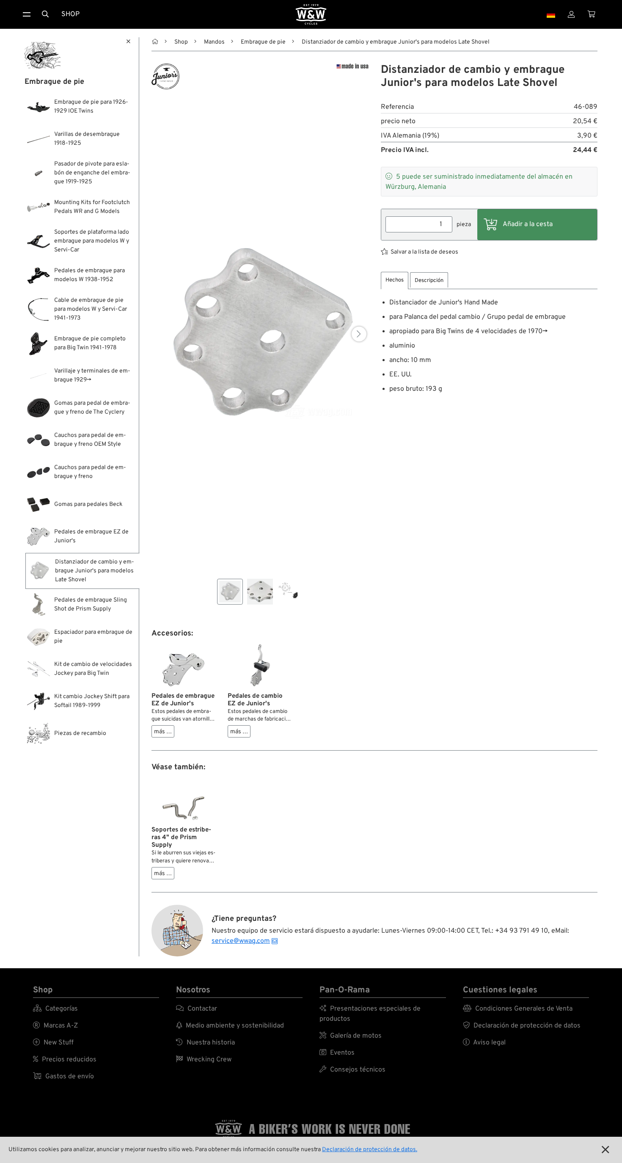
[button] (359, 333)
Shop (70, 14)
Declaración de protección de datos (522, 1026)
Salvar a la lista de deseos (424, 252)
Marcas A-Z (55, 1026)
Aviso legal (484, 1043)
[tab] (394, 280)
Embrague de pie (263, 42)
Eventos (337, 1053)
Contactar (196, 1009)
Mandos (214, 42)
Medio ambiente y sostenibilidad (230, 1026)
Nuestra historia (205, 1043)
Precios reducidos (64, 1059)
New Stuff (53, 1043)
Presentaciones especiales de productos (370, 1014)
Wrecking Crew (203, 1059)
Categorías (55, 1009)
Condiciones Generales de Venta (517, 1009)
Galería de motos (350, 1036)
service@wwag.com (241, 941)
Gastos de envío (63, 1076)
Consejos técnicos (352, 1070)
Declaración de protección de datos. (369, 1149)
